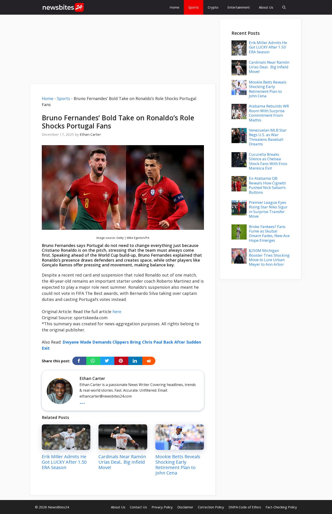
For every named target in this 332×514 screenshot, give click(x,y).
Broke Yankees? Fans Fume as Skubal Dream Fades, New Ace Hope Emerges (269, 233)
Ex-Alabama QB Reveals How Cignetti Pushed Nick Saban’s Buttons (267, 185)
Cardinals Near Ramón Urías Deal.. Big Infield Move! (122, 462)
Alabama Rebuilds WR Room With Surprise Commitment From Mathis (269, 112)
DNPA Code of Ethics (245, 507)
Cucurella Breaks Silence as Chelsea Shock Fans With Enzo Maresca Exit (268, 161)
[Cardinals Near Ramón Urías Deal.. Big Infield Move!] (122, 446)
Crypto (213, 7)
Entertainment (238, 7)
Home (174, 7)
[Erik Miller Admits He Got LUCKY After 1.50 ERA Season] (66, 446)
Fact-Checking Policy (281, 507)
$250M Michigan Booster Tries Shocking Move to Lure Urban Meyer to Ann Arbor (269, 257)
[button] (284, 7)
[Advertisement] (123, 50)
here (116, 311)
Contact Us (138, 507)
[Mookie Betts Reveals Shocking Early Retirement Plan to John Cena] (179, 446)
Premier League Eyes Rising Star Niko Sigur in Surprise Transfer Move (268, 209)
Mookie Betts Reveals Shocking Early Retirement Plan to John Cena (177, 465)
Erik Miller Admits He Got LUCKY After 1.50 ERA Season (64, 462)
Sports (193, 7)
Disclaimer (185, 507)
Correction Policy (211, 507)
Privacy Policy (162, 507)
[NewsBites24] (63, 7)
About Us (266, 7)
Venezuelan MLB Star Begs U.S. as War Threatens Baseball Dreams (268, 137)
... (82, 401)
